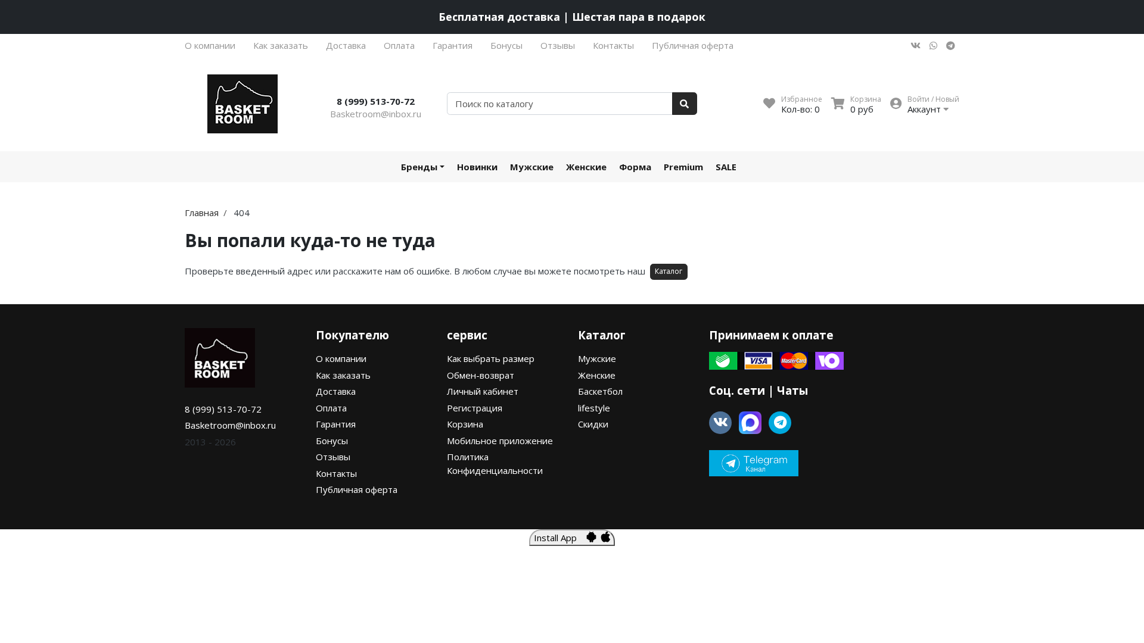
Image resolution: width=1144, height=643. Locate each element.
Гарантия (452, 45)
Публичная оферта (692, 45)
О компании (210, 45)
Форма (635, 167)
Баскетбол (600, 391)
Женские (586, 167)
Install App (560, 538)
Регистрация (474, 408)
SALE (726, 167)
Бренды (419, 167)
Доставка (346, 45)
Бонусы (506, 45)
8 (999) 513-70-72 (376, 101)
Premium (683, 167)
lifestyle (594, 408)
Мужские (532, 167)
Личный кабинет (482, 391)
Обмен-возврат (480, 375)
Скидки (593, 424)
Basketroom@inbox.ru (375, 114)
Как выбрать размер (490, 358)
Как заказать (280, 45)
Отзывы (557, 45)
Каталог (668, 271)
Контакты (613, 45)
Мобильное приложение (500, 441)
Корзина (465, 424)
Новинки (477, 167)
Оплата (399, 45)
